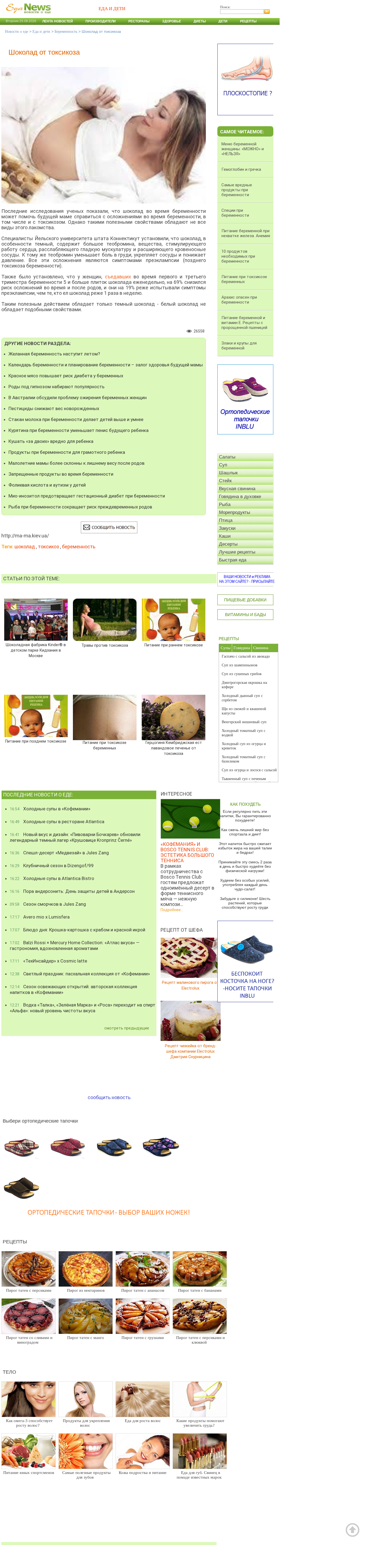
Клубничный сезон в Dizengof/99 (52, 865)
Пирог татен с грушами (143, 1337)
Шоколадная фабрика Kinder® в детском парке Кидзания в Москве (36, 650)
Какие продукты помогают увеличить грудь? (200, 1423)
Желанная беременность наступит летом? (54, 354)
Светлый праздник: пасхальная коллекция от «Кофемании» (80, 973)
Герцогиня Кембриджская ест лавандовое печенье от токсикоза (174, 748)
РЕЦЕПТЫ (229, 638)
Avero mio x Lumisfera (40, 917)
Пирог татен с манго (85, 1337)
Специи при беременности (235, 213)
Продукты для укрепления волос (86, 1423)
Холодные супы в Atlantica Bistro (52, 878)
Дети (222, 21)
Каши (225, 536)
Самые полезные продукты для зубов (86, 1474)
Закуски (227, 528)
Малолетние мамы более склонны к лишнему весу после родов (76, 463)
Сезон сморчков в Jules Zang (48, 904)
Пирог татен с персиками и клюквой (200, 1339)
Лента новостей (57, 21)
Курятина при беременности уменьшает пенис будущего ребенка (78, 430)
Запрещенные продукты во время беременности (60, 474)
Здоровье (171, 21)
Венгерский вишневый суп (244, 722)
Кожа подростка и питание (143, 1472)
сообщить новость (109, 1097)
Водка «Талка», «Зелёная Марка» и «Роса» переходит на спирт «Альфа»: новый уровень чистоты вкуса (82, 1007)
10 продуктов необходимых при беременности (238, 256)
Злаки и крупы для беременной (239, 346)
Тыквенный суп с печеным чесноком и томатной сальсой (246, 781)
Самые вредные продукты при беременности (236, 190)
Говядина (241, 648)
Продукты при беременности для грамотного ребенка (66, 452)
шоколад (24, 546)
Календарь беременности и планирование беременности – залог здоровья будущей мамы (105, 364)
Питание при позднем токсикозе (35, 741)
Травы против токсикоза (104, 645)
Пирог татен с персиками (28, 1290)
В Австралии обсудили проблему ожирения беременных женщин (77, 397)
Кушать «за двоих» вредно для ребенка (50, 441)
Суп (223, 464)
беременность (78, 546)
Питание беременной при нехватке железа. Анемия (245, 233)
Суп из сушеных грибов (242, 674)
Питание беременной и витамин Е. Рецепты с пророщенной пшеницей (244, 322)
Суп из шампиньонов (239, 665)
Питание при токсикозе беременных (104, 745)
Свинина (260, 648)
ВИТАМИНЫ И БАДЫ (245, 614)
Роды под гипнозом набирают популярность (56, 386)
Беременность (66, 32)
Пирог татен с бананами (199, 1290)
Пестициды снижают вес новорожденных (53, 408)
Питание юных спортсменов (28, 1472)
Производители (100, 21)
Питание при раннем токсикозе (173, 645)
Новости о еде (16, 32)
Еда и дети (41, 32)
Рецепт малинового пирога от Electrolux (190, 985)
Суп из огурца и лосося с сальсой (249, 770)
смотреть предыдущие (126, 1028)
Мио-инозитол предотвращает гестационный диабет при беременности (86, 496)
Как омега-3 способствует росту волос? (29, 1423)
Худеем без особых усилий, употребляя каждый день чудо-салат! (245, 884)
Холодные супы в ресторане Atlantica (57, 821)
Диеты (200, 21)
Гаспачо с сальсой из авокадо (246, 656)
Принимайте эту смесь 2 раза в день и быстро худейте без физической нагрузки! (245, 866)
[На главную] (27, 16)
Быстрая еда (232, 560)
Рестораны (139, 21)
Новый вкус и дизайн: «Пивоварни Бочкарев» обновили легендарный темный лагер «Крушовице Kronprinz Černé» (75, 837)
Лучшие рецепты (237, 552)
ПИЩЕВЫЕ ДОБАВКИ (245, 600)
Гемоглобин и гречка (241, 169)
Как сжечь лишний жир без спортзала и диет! (245, 832)
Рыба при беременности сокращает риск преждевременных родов (80, 507)
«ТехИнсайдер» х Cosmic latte (48, 961)
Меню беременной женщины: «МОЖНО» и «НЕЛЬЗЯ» (242, 149)
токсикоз (48, 546)
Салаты (227, 457)
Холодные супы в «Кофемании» (50, 808)
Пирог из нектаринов (86, 1290)
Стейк (225, 480)
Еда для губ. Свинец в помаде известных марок (199, 1474)
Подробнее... (172, 910)
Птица (225, 520)
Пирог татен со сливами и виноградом (29, 1339)
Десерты (228, 544)
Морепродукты (234, 512)
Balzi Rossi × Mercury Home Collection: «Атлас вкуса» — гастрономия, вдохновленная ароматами (75, 945)
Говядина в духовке (240, 496)
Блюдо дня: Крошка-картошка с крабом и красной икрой (77, 929)
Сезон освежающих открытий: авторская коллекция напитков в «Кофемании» (73, 989)
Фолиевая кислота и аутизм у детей (47, 485)
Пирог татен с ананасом (142, 1290)
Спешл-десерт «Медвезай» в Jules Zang (59, 852)
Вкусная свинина (237, 488)
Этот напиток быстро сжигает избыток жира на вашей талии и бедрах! (245, 848)
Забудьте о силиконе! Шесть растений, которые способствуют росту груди (245, 903)
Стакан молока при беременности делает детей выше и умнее (75, 419)
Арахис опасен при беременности (239, 300)
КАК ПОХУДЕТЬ (245, 804)
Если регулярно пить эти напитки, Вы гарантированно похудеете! (245, 815)
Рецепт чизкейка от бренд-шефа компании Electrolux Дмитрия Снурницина (190, 1051)
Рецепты (248, 21)
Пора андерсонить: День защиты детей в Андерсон (72, 891)
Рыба (224, 504)
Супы (225, 648)
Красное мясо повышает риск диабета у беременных (65, 375)
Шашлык (228, 472)
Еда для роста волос (143, 1421)
